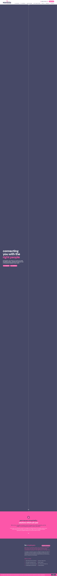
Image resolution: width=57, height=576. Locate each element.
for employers (17, 3)
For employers (6, 265)
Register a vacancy (46, 544)
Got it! (53, 574)
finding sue (47, 3)
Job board (51, 1)
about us (43, 3)
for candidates (23, 3)
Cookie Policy (43, 574)
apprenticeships (29, 3)
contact (52, 3)
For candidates (14, 265)
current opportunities (36, 3)
